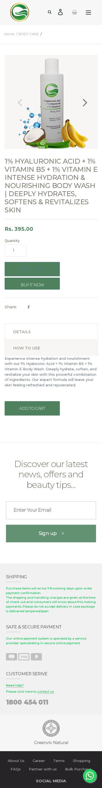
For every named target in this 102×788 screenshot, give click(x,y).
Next (85, 102)
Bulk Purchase (78, 769)
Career (39, 760)
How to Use (26, 348)
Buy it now (32, 284)
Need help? (15, 685)
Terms (59, 760)
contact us (45, 691)
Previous (20, 102)
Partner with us (43, 769)
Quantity (12, 241)
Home (9, 34)
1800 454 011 (27, 702)
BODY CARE (28, 34)
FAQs (16, 769)
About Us (16, 760)
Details (22, 331)
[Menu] (88, 12)
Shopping (81, 760)
